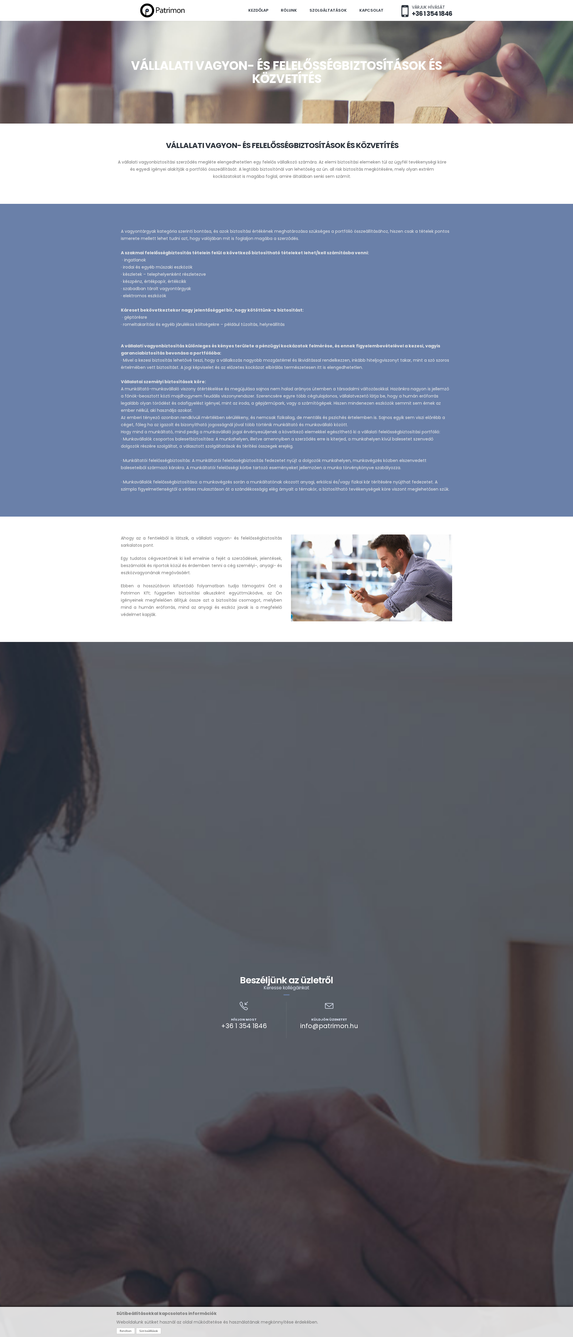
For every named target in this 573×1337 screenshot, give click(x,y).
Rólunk (289, 10)
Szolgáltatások (328, 10)
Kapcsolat (371, 10)
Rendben (126, 1331)
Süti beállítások (148, 1331)
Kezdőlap (258, 10)
